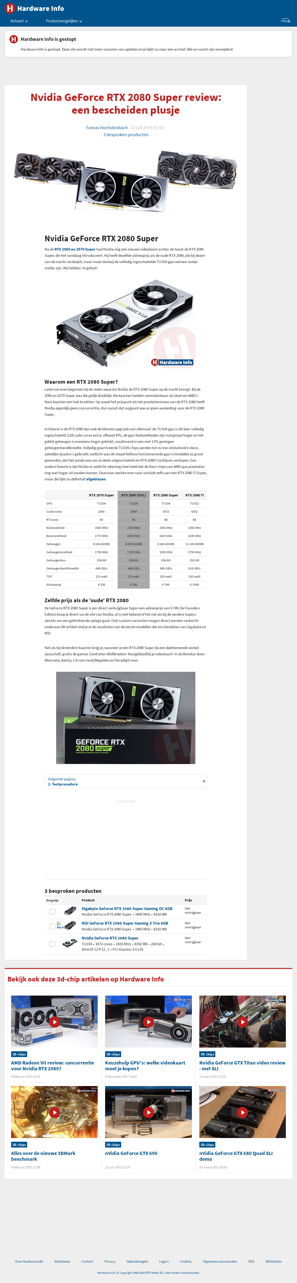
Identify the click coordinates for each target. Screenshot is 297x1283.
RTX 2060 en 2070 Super (75, 249)
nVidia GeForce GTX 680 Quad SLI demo (236, 1156)
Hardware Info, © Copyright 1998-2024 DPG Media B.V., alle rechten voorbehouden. (148, 1273)
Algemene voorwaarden (220, 1261)
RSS (251, 1261)
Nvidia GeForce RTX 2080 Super (110, 938)
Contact (87, 1261)
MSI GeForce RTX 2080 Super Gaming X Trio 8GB (125, 923)
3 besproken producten (125, 134)
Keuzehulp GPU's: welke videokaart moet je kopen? (145, 1065)
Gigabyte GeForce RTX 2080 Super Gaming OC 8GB (127, 908)
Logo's (164, 1261)
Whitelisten (274, 1261)
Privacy (110, 1261)
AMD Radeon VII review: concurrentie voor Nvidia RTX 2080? (52, 1065)
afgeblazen (96, 479)
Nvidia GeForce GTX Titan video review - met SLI (242, 1065)
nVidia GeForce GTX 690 (131, 1153)
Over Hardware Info (29, 1261)
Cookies (185, 1261)
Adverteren (62, 1261)
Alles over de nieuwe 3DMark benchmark (43, 1156)
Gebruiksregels (137, 1261)
